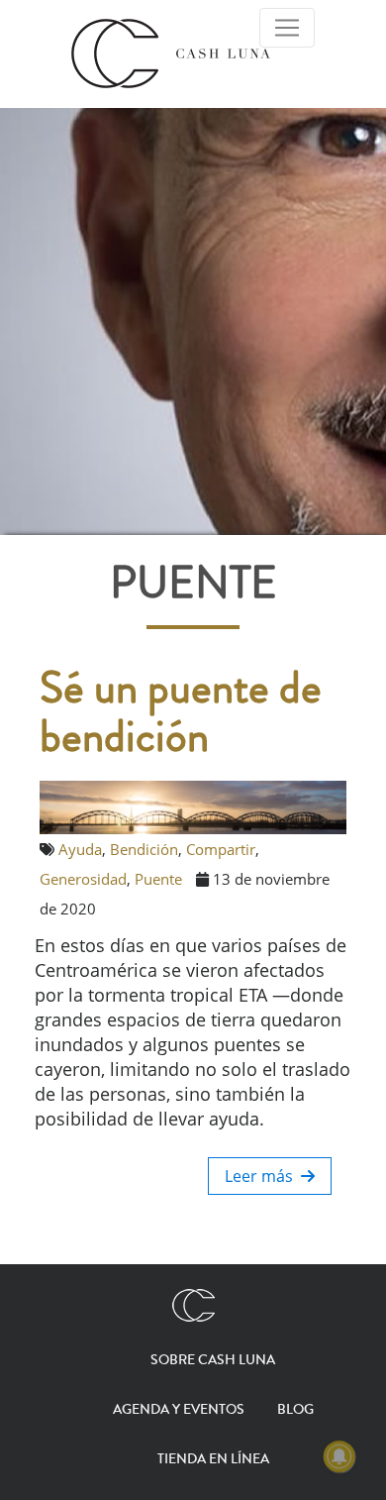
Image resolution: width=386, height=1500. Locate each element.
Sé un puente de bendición (181, 713)
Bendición (144, 849)
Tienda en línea (213, 1459)
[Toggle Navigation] (287, 28)
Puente (158, 879)
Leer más (263, 1176)
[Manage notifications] (339, 1456)
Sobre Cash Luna (212, 1360)
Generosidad (83, 879)
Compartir (220, 849)
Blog (295, 1410)
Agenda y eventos (178, 1410)
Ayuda (80, 849)
